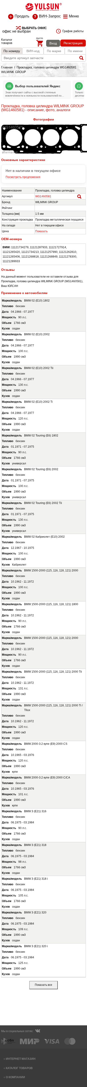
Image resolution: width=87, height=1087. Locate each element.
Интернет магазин (20, 1058)
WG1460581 (43, 196)
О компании (15, 1077)
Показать (41, 231)
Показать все (43, 984)
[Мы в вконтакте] (37, 1031)
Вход (53, 43)
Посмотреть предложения (23, 177)
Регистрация (73, 43)
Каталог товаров (19, 1068)
